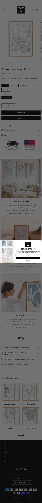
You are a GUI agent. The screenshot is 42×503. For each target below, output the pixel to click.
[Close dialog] (40, 240)
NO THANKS (28, 260)
